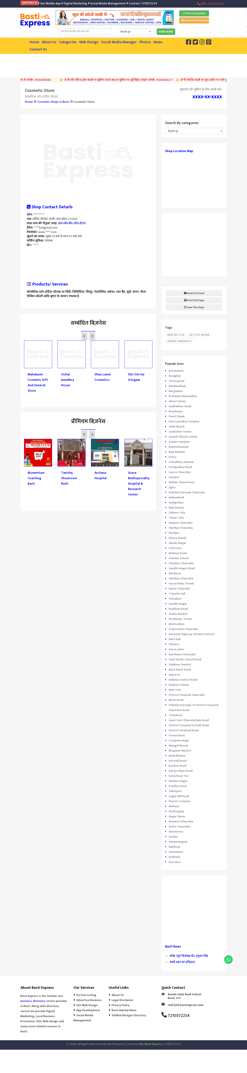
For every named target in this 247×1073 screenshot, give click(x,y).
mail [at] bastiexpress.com (185, 1005)
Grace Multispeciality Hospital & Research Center (138, 483)
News (157, 42)
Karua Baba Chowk (181, 583)
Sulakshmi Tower (180, 431)
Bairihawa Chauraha (182, 654)
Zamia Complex (179, 441)
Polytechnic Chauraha (183, 629)
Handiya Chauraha (181, 578)
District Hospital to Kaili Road (189, 725)
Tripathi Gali (177, 593)
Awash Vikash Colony (183, 436)
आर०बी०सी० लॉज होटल (72, 223)
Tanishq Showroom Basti (69, 478)
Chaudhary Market (181, 462)
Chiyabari (175, 598)
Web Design (89, 42)
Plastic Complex (179, 801)
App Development (88, 1010)
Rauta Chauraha (179, 588)
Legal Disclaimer (122, 1000)
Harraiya (174, 862)
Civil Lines (175, 548)
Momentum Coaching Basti (36, 478)
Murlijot (174, 532)
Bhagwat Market (180, 750)
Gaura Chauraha (179, 472)
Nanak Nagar (177, 543)
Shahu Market (178, 613)
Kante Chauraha (179, 826)
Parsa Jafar (176, 649)
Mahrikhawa (177, 755)
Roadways (176, 411)
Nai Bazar (175, 573)
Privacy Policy (120, 1005)
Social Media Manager (119, 42)
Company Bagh (179, 740)
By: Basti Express (151, 1044)
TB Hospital (176, 381)
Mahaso (174, 806)
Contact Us (38, 49)
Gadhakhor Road (180, 406)
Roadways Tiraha (180, 618)
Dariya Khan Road (181, 770)
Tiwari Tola (176, 517)
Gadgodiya (176, 502)
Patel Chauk (177, 416)
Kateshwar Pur (179, 775)
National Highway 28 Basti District (192, 634)
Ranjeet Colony (179, 684)
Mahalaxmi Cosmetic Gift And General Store (38, 382)
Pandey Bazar (178, 786)
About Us (49, 42)
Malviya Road (178, 553)
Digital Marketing (67, 3)
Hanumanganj (178, 841)
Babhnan (174, 846)
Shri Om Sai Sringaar (136, 377)
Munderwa (176, 831)
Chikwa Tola (177, 512)
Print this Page (195, 300)
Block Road (176, 699)
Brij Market (176, 370)
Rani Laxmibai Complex (184, 421)
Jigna (172, 487)
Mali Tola (175, 689)
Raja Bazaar (176, 507)
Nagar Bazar (177, 816)
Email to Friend (195, 293)
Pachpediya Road (180, 467)
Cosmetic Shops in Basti (53, 101)
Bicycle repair (199, 334)
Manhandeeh (177, 386)
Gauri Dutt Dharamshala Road (189, 720)
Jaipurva (174, 674)
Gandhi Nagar (178, 603)
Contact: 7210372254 (134, 3)
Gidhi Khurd (176, 426)
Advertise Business (89, 1000)
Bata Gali (175, 639)
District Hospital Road (184, 730)
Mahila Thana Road (181, 482)
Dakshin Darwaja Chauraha (187, 492)
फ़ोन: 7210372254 (211, 3)
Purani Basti (177, 735)
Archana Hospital (101, 475)
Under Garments (179, 341)
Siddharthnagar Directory (129, 1015)
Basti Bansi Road (180, 669)
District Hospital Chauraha (187, 694)
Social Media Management (99, 3)
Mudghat (175, 375)
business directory (32, 1001)
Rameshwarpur (179, 446)
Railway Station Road (183, 679)
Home (34, 42)
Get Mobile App (41, 3)
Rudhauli (174, 856)
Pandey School (179, 558)
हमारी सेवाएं (28, 3)
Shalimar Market (180, 664)
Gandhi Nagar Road (182, 568)
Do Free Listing (86, 995)
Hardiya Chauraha (181, 527)
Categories (68, 42)
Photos (145, 42)
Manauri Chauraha (181, 821)
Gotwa (173, 836)
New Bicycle (176, 334)
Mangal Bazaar (179, 745)
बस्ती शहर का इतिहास (182, 962)
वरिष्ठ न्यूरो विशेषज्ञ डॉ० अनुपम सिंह (189, 956)
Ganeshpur (176, 851)
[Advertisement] (123, 65)
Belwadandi (176, 497)
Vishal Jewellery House (67, 380)
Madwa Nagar (178, 781)
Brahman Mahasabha (183, 396)
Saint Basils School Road (185, 659)
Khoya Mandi (177, 537)
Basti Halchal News (124, 1010)
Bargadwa (175, 391)
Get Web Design (87, 1005)
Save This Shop (195, 307)
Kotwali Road (177, 760)
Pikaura (174, 644)
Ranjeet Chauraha (180, 522)
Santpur (174, 477)
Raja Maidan (177, 451)
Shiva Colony (177, 401)
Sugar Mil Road (179, 796)
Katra (172, 456)
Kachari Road (177, 765)
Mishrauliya (176, 624)
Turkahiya (175, 715)
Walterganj (176, 811)
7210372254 (179, 1015)
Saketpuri (175, 791)
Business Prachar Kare (196, 20)
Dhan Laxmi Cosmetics (103, 377)
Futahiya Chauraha (181, 563)
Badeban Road (178, 608)
